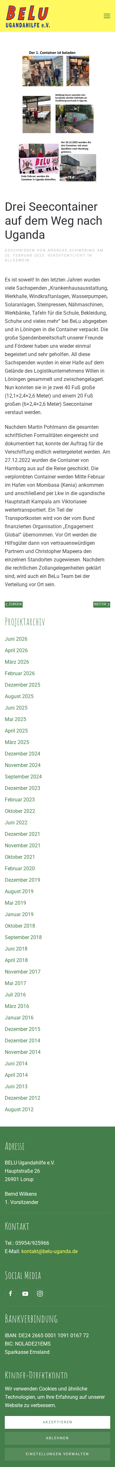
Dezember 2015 (22, 1029)
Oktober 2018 (20, 926)
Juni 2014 (16, 1064)
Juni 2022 (16, 823)
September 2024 (23, 777)
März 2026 (17, 662)
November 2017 (23, 972)
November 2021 (23, 846)
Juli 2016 (15, 995)
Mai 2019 (15, 903)
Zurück (15, 604)
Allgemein (17, 260)
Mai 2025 (15, 719)
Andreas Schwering (72, 250)
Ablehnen (57, 1438)
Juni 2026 (16, 639)
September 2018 (23, 937)
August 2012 (19, 1109)
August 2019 (19, 891)
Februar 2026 (20, 673)
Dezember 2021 (22, 834)
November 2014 (23, 1052)
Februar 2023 (20, 800)
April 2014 (16, 1075)
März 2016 (17, 1006)
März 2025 (17, 742)
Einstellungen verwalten (57, 1454)
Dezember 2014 (22, 1041)
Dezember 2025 (22, 685)
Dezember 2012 (22, 1098)
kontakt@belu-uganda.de (49, 1251)
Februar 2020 (20, 868)
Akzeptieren (58, 1422)
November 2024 (23, 765)
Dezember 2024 (22, 754)
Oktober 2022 (20, 811)
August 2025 (19, 696)
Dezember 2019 (22, 880)
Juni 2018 (16, 949)
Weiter (100, 604)
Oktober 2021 (20, 857)
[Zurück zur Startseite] (27, 16)
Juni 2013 (16, 1087)
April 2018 (16, 960)
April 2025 (16, 731)
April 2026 (16, 650)
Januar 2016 (19, 1018)
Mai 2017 (15, 983)
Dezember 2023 (22, 788)
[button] (107, 16)
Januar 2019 (19, 914)
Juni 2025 (16, 708)
